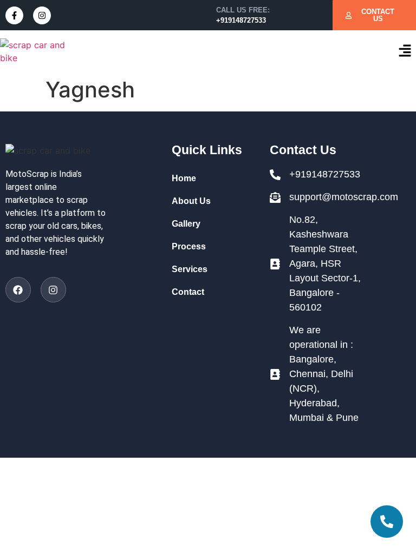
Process (189, 246)
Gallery (186, 223)
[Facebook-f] (14, 15)
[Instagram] (42, 15)
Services (189, 269)
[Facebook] (18, 289)
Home (184, 178)
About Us (191, 201)
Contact (188, 291)
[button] (405, 51)
